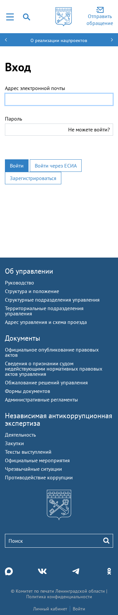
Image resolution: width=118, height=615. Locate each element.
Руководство (19, 282)
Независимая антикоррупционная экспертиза (58, 419)
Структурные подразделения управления (52, 299)
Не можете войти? (89, 129)
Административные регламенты (41, 399)
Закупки (14, 443)
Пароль (13, 118)
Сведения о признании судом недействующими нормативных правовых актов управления (53, 368)
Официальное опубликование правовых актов (52, 352)
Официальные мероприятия (37, 460)
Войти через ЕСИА (56, 165)
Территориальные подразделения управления (44, 311)
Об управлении (29, 271)
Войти (17, 165)
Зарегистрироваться (33, 178)
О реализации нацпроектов (58, 40)
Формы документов (27, 391)
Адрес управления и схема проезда (46, 322)
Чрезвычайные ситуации (33, 469)
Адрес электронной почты (35, 88)
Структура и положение (32, 291)
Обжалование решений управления (46, 382)
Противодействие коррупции (39, 477)
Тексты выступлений (28, 451)
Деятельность (20, 434)
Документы (22, 338)
